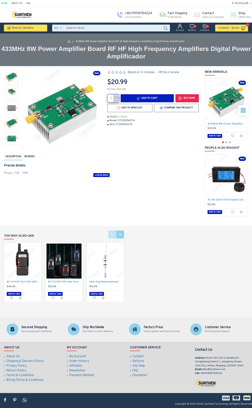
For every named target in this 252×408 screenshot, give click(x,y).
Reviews (29, 156)
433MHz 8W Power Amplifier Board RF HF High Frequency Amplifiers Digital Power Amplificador (227, 124)
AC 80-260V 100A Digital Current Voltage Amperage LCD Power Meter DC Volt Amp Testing (227, 199)
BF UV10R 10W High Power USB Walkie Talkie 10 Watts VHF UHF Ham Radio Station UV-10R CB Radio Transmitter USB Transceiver (65, 281)
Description (13, 156)
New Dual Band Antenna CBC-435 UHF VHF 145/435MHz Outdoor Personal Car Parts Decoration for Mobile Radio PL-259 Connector (106, 281)
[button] (210, 110)
